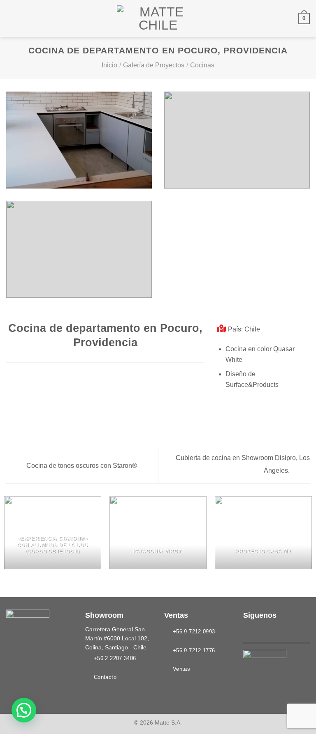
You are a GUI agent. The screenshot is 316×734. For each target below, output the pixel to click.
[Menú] (11, 18)
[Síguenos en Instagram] (258, 631)
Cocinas (202, 65)
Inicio (109, 65)
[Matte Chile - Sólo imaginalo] (158, 18)
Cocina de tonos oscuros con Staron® (81, 465)
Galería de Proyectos (153, 65)
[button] (24, 710)
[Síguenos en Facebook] (248, 631)
